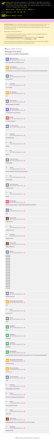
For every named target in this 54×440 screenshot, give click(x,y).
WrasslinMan (13, 351)
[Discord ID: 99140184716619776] (7, 310)
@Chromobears (10, 104)
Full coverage (10, 9)
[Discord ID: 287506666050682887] (7, 84)
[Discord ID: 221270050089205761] (7, 101)
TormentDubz (13, 92)
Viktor (11, 75)
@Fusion (8, 238)
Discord (8, 49)
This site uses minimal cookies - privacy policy (28, 438)
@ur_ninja (9, 12)
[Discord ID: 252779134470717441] (7, 126)
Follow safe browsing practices (14, 37)
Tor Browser (28, 39)
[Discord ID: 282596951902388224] (7, 118)
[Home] (3, 15)
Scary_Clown (13, 217)
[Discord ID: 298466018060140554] (7, 218)
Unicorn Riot (10, 2)
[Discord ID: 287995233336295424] (7, 201)
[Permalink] (24, 60)
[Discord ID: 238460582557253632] (7, 352)
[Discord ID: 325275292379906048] (7, 301)
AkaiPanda (12, 426)
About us (32, 9)
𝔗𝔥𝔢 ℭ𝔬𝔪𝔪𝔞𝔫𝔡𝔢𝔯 (13, 100)
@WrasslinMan (9, 388)
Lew (11, 209)
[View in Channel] (22, 60)
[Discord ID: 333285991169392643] (7, 368)
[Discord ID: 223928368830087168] (7, 67)
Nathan (12, 117)
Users (15, 15)
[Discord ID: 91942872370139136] (7, 76)
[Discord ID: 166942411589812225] (7, 59)
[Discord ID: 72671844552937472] (7, 143)
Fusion (11, 167)
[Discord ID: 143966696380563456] (7, 252)
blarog (11, 251)
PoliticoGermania (14, 368)
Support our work (21, 9)
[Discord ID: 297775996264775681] (7, 293)
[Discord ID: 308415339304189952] (7, 327)
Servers (9, 15)
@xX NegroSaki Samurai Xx (17, 397)
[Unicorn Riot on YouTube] (21, 12)
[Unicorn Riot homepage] (3, 3)
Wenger (12, 292)
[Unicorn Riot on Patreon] (24, 12)
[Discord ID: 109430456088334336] (7, 210)
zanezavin (12, 83)
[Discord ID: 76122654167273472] (7, 427)
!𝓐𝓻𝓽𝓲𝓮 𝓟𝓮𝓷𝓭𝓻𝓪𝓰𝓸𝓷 (14, 125)
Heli (14, 49)
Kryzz (11, 309)
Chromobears (13, 67)
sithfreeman (13, 201)
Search (20, 15)
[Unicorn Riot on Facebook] (14, 12)
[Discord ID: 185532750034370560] (7, 168)
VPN (35, 39)
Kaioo (11, 317)
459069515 (12, 326)
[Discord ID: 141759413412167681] (7, 318)
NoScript (41, 37)
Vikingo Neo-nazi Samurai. (16, 301)
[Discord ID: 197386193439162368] (7, 92)
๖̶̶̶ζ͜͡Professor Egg (14, 58)
